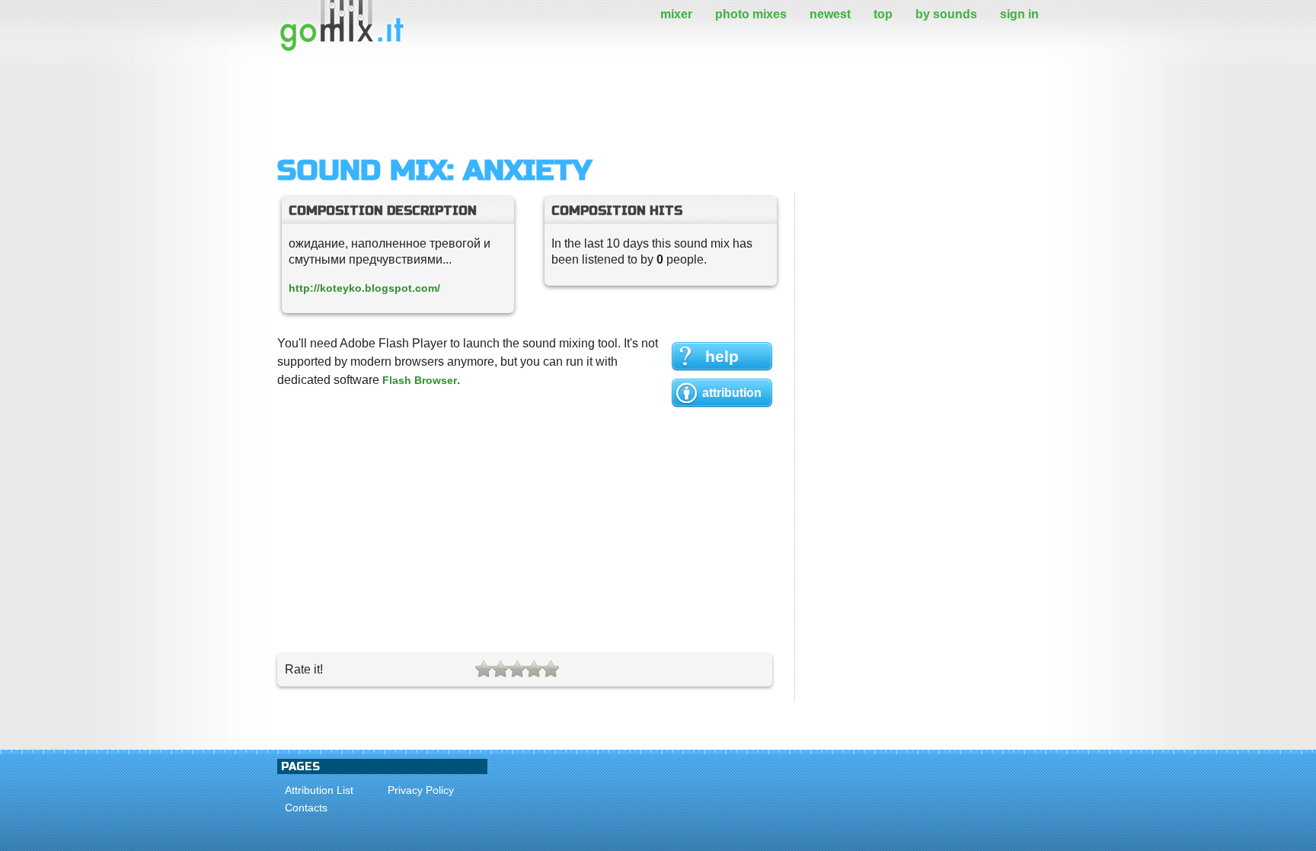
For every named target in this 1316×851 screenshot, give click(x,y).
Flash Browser (419, 380)
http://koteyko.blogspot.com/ (364, 288)
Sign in (1019, 14)
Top (883, 14)
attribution (732, 392)
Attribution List (319, 790)
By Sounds (946, 14)
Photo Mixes (751, 14)
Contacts (306, 807)
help (722, 356)
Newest (830, 14)
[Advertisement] (554, 103)
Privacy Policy (421, 790)
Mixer (676, 14)
